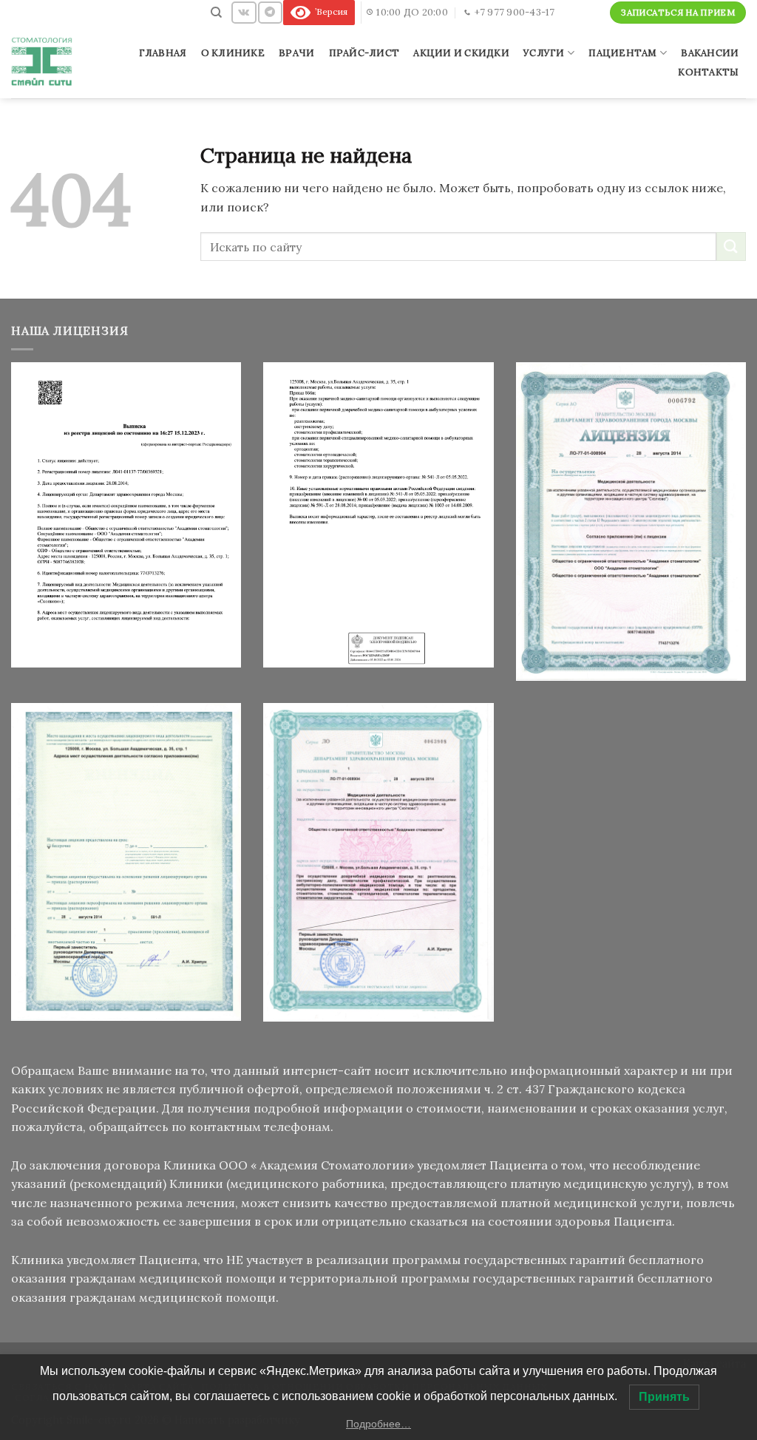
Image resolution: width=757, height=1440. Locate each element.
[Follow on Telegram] (270, 12)
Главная (163, 53)
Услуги (544, 53)
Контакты (708, 72)
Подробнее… (378, 1424)
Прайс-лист (364, 53)
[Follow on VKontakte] (243, 12)
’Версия (328, 11)
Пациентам (622, 53)
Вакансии (710, 53)
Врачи (296, 53)
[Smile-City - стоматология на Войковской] (43, 61)
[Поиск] (216, 12)
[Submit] (731, 246)
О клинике (233, 53)
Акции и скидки (461, 53)
